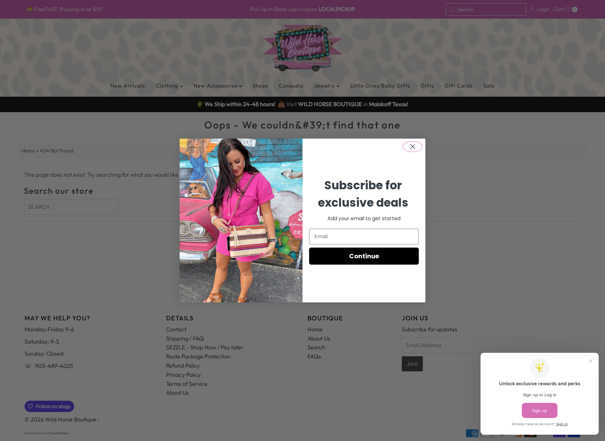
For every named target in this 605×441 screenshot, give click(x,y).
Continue (364, 256)
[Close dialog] (412, 146)
